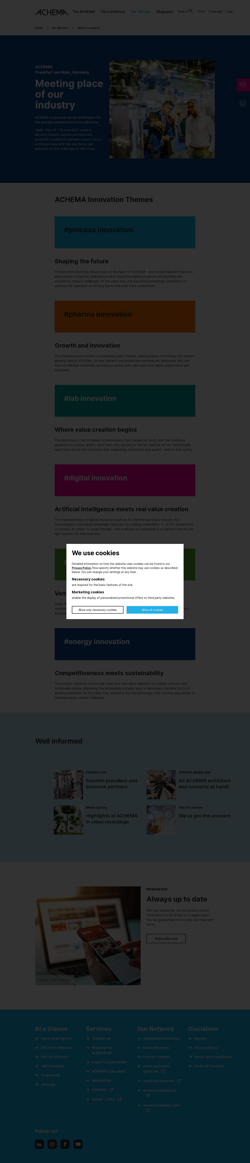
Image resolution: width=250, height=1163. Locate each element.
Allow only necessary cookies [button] (98, 609)
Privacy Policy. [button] (82, 567)
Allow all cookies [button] (152, 609)
